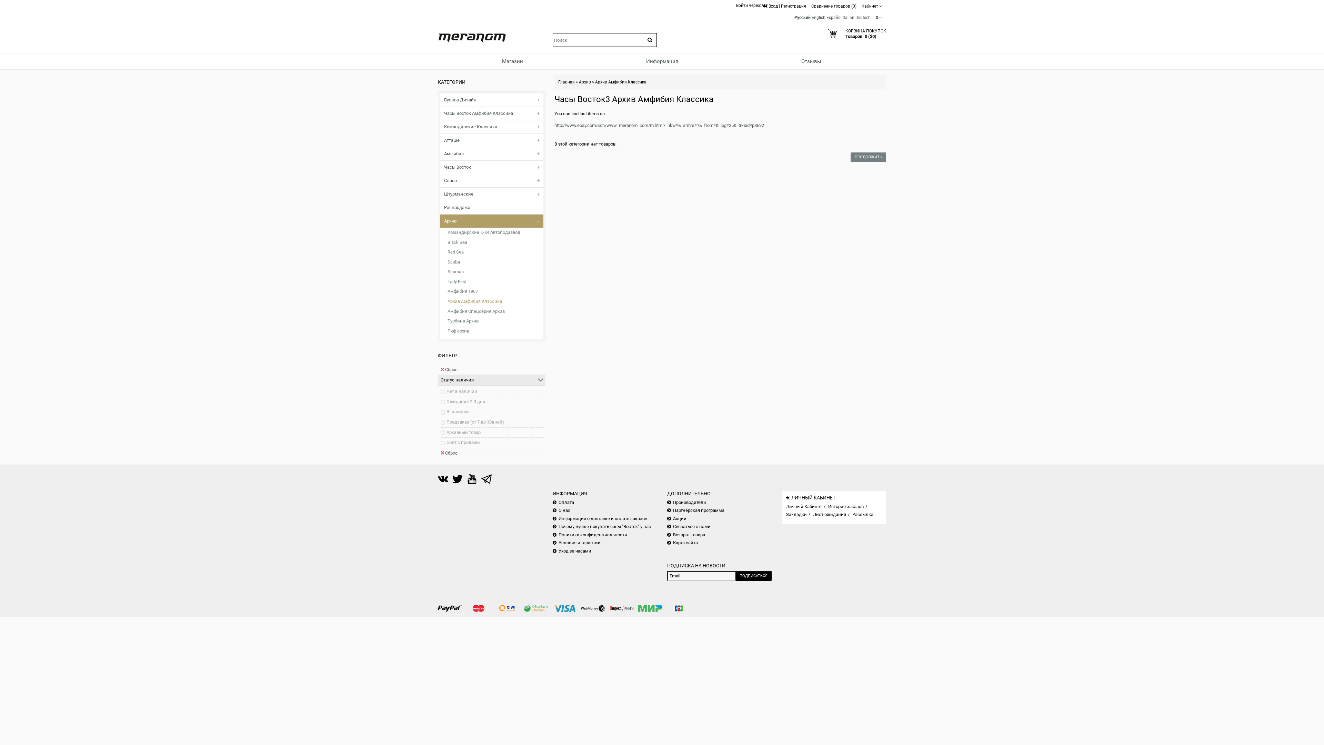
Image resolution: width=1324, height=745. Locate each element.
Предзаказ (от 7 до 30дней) (475, 422)
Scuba (454, 262)
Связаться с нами (692, 526)
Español (834, 17)
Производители (689, 502)
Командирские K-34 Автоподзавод (484, 232)
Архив (450, 220)
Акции (679, 518)
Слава (450, 180)
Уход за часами (575, 551)
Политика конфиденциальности (593, 534)
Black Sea (457, 242)
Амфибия (454, 153)
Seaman (456, 271)
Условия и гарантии (580, 542)
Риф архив (458, 331)
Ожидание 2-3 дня (466, 401)
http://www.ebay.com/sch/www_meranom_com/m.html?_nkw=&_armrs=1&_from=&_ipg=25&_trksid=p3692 (659, 125)
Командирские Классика (470, 126)
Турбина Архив (463, 321)
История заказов (846, 506)
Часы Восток (457, 167)
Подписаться (754, 576)
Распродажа (457, 207)
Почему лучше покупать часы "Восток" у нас (605, 526)
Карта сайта (685, 542)
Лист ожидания (829, 514)
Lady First (457, 281)
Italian (848, 17)
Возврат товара (689, 534)
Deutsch (863, 17)
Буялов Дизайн (460, 99)
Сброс (451, 369)
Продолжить (868, 157)
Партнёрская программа (698, 510)
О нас (564, 510)
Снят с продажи (463, 442)
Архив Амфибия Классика (475, 301)
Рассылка (862, 514)
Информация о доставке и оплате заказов (603, 518)
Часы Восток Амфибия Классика (478, 113)
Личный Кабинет (804, 506)
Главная (566, 82)
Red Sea (456, 252)
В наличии (458, 411)
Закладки (796, 514)
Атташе (452, 140)
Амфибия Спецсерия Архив (476, 311)
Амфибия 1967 (463, 291)
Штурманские (458, 194)
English (818, 17)
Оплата (566, 502)
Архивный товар (464, 432)
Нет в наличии (462, 391)
